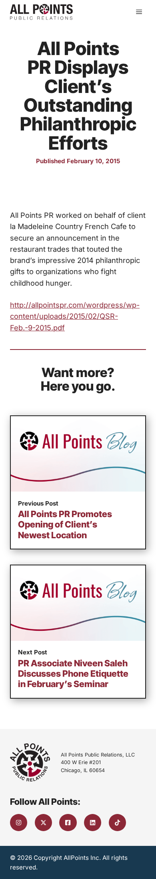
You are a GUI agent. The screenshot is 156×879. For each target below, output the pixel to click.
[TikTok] (117, 822)
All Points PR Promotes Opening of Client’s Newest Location (65, 524)
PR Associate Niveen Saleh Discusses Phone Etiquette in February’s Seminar (73, 673)
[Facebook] (67, 822)
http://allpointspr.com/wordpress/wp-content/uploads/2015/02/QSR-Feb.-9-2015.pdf (75, 316)
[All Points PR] (41, 12)
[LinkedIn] (92, 822)
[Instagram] (18, 822)
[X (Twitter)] (43, 822)
